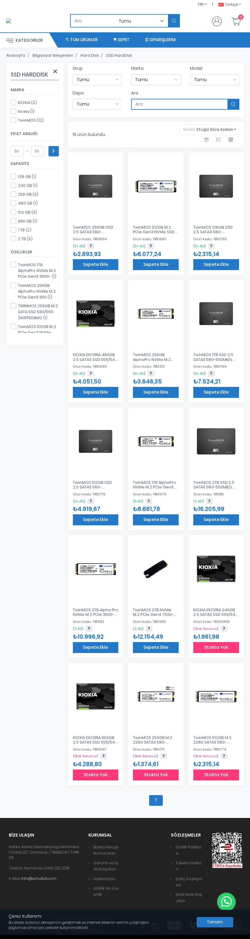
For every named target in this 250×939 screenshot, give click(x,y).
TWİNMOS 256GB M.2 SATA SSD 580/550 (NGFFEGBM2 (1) (38, 311)
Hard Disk (89, 55)
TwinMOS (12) (31, 120)
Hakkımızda (104, 878)
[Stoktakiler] (206, 139)
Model (196, 68)
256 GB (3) (28, 194)
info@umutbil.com (38, 878)
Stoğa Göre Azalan (214, 129)
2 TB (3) (25, 238)
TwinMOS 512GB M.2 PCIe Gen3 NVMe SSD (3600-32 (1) (37, 332)
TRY (201, 4)
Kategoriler (29, 40)
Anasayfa (15, 55)
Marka (137, 68)
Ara (134, 93)
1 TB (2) (24, 230)
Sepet (123, 40)
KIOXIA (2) (27, 102)
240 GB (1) (28, 185)
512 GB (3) (27, 212)
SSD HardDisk (119, 55)
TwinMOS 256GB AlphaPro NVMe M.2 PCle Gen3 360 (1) (37, 291)
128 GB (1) (27, 176)
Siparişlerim (162, 40)
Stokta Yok (216, 647)
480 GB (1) (28, 203)
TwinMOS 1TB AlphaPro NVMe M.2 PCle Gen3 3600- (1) (37, 270)
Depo (78, 93)
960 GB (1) (27, 221)
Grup (78, 68)
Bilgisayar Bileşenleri (53, 55)
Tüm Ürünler (83, 40)
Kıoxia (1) (26, 111)
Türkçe (231, 4)
